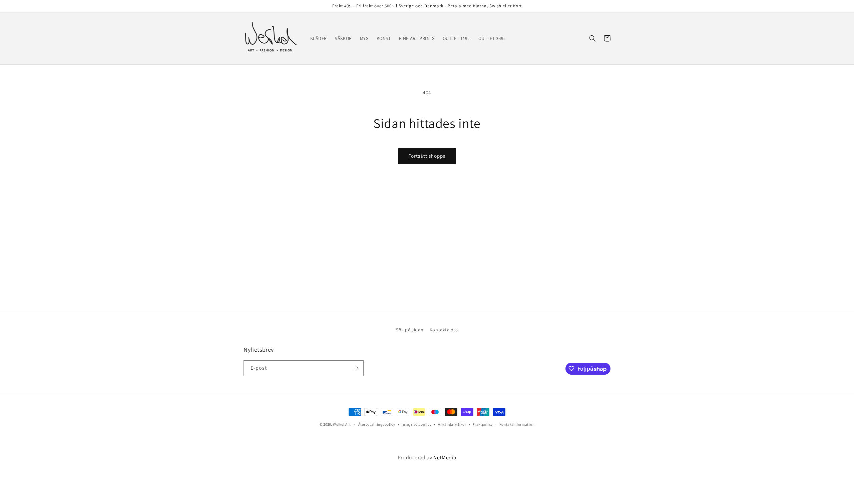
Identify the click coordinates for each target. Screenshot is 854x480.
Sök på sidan (409, 330)
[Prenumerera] (356, 368)
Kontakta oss (444, 330)
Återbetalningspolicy (376, 424)
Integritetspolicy (416, 424)
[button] (592, 38)
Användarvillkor (452, 424)
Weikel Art (342, 424)
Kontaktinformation (517, 424)
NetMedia (444, 457)
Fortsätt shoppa (427, 156)
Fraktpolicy (483, 424)
